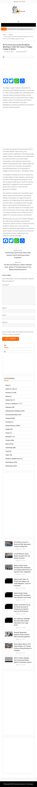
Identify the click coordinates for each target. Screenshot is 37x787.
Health (7, 429)
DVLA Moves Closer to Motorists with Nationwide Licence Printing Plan (22, 544)
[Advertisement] (18, 128)
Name (4, 308)
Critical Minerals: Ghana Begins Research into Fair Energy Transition (22, 556)
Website (4, 322)
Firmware (8, 422)
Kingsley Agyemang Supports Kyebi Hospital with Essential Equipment (22, 635)
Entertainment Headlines (13, 411)
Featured (8, 418)
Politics (7, 440)
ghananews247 (22, 51)
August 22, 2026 (20, 613)
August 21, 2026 (20, 627)
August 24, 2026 (20, 549)
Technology (9, 447)
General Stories (10, 425)
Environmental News (11, 415)
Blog (6, 385)
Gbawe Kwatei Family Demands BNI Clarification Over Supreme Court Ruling (22, 595)
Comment (5, 285)
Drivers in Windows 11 (12, 403)
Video (7, 455)
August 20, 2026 (20, 653)
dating (7, 396)
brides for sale (10, 389)
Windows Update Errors (12, 459)
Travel (7, 451)
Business (8, 392)
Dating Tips (9, 400)
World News (9, 462)
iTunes (7, 433)
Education (8, 407)
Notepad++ (8, 437)
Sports (7, 444)
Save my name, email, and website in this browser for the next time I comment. (17, 333)
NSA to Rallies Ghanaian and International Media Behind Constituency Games (23, 660)
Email (4, 315)
